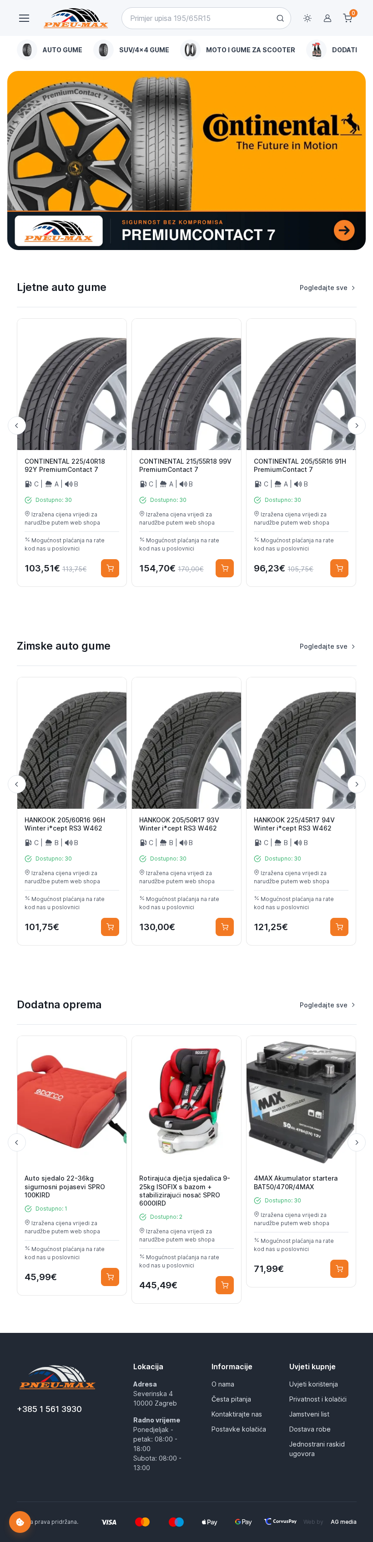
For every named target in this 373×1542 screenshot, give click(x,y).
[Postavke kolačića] (20, 1522)
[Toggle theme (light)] (307, 18)
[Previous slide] (17, 425)
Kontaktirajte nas (237, 1414)
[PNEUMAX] (186, 160)
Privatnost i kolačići (318, 1399)
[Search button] (280, 18)
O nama (223, 1384)
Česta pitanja (231, 1399)
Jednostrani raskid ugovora (317, 1448)
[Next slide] (357, 425)
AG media (344, 1521)
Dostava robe (310, 1429)
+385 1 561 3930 (49, 1409)
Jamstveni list (309, 1414)
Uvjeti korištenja (313, 1384)
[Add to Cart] (110, 568)
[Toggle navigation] (23, 18)
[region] (187, 50)
